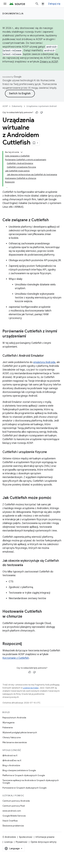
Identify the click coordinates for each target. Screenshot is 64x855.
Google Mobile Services (14, 815)
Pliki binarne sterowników (14, 742)
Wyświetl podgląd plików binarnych (19, 732)
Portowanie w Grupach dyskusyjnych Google (24, 787)
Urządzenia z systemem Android (41, 106)
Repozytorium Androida (14, 717)
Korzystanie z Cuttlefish (15, 658)
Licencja (8, 842)
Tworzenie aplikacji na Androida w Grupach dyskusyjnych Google (30, 781)
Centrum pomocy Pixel (13, 805)
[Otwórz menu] (5, 3)
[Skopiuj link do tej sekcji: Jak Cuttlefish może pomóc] (54, 498)
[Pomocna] (36, 112)
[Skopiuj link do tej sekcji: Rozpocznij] (25, 644)
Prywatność (21, 842)
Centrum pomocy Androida (16, 800)
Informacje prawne (45, 837)
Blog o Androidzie (11, 765)
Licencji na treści (31, 687)
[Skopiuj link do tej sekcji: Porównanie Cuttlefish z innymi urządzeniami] (29, 336)
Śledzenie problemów (13, 825)
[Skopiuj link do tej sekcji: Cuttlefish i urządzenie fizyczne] (50, 452)
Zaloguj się (54, 3)
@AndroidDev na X (11, 760)
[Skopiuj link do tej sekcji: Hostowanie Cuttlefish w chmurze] (25, 617)
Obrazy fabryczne (11, 737)
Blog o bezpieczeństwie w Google (19, 770)
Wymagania (8, 722)
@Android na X (9, 755)
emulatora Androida (44, 362)
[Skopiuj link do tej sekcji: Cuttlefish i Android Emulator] (47, 356)
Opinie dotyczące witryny (44, 842)
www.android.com (11, 810)
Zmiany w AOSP (49, 61)
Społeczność (25, 837)
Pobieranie (7, 727)
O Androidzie (9, 837)
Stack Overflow (10, 820)
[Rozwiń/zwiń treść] (21, 152)
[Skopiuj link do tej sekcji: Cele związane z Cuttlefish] (52, 220)
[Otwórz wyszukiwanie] (37, 4)
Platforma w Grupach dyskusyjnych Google (23, 775)
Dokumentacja (12, 13)
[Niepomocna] (41, 112)
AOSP (5, 106)
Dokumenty (17, 106)
